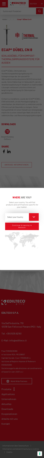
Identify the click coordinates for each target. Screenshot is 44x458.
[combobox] (22, 217)
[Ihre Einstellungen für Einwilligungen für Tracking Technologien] (39, 453)
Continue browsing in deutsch (22, 226)
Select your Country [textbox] (15, 217)
